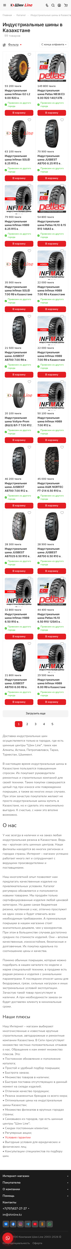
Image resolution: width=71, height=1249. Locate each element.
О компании (11, 1189)
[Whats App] (49, 1224)
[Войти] (59, 5)
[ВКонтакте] (6, 1224)
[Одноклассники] (42, 1224)
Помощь (8, 1196)
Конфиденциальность (16, 1243)
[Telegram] (27, 1224)
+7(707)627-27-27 (15, 1208)
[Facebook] (13, 1224)
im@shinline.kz (12, 1215)
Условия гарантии (18, 1137)
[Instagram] (20, 1224)
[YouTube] (35, 1224)
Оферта (37, 1243)
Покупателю (11, 1183)
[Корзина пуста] (66, 5)
